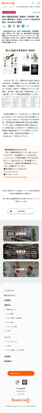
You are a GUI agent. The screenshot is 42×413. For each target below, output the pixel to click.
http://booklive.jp (27, 36)
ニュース (11, 7)
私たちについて (9, 295)
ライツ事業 (10, 322)
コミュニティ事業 (12, 326)
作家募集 (7, 356)
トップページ (9, 290)
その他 (8, 331)
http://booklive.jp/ (11, 171)
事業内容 (7, 305)
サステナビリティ (21, 391)
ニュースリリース (9, 12)
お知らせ (9, 346)
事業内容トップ (11, 310)
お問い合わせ (14, 373)
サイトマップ (21, 394)
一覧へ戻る (21, 211)
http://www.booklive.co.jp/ (16, 177)
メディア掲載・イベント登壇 (15, 350)
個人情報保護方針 (21, 388)
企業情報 (7, 300)
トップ (4, 7)
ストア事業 (10, 314)
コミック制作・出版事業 (14, 318)
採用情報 (7, 361)
